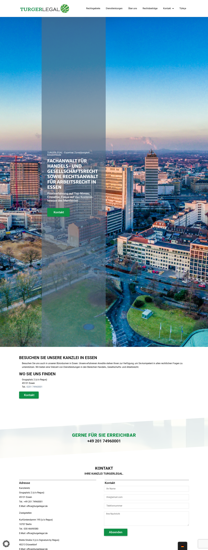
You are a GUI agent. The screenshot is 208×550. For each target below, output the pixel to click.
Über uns (132, 8)
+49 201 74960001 (104, 441)
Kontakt (167, 8)
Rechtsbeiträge (150, 8)
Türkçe (182, 8)
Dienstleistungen (114, 8)
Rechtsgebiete (93, 8)
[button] (6, 544)
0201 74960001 (34, 386)
